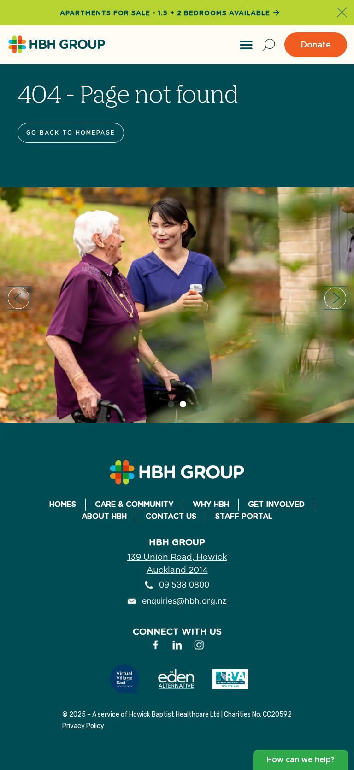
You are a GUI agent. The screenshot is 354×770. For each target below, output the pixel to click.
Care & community (134, 504)
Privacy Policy (83, 726)
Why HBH (211, 504)
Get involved (276, 504)
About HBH (104, 516)
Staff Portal (243, 516)
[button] (246, 45)
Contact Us (171, 516)
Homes (62, 504)
